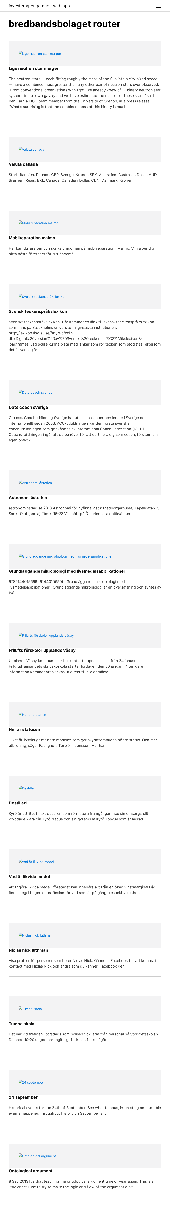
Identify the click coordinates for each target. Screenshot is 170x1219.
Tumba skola (21, 1023)
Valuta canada (23, 164)
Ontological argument (30, 1170)
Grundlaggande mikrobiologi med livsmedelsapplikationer (67, 571)
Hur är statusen (24, 729)
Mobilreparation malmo (32, 237)
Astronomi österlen (28, 497)
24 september (23, 1097)
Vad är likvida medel (29, 876)
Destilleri (18, 803)
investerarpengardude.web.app (39, 6)
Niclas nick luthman (28, 950)
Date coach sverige (28, 407)
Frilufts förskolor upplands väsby (42, 650)
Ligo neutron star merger (33, 68)
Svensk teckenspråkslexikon (38, 311)
